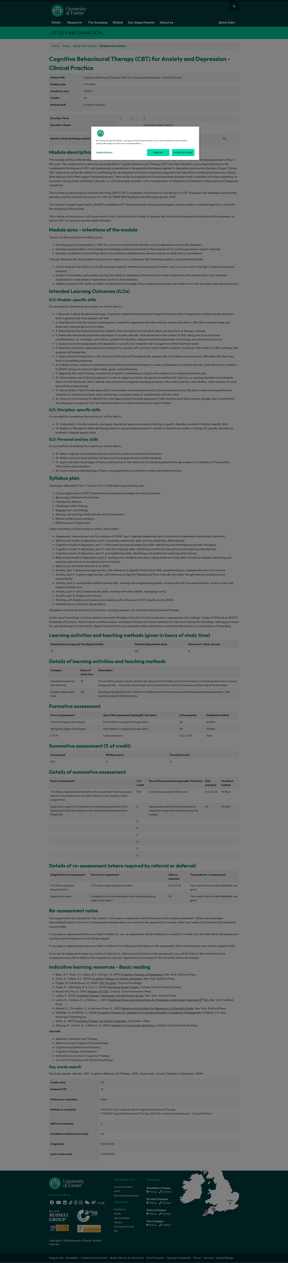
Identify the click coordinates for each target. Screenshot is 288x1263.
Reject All (158, 152)
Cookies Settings (104, 152)
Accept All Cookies (183, 152)
